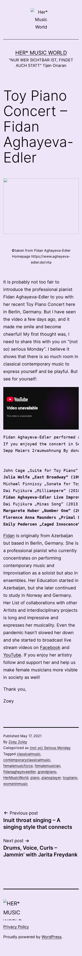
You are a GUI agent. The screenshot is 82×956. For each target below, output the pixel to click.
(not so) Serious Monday (50, 748)
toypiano (70, 777)
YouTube (12, 655)
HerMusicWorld (15, 777)
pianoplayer (51, 777)
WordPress (51, 937)
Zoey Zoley (18, 742)
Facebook (50, 647)
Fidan (9, 535)
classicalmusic (28, 754)
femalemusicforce (18, 765)
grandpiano (47, 771)
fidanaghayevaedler (19, 771)
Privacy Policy (16, 926)
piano (35, 777)
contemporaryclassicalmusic (26, 760)
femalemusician (47, 765)
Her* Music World (41, 53)
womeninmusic (15, 783)
